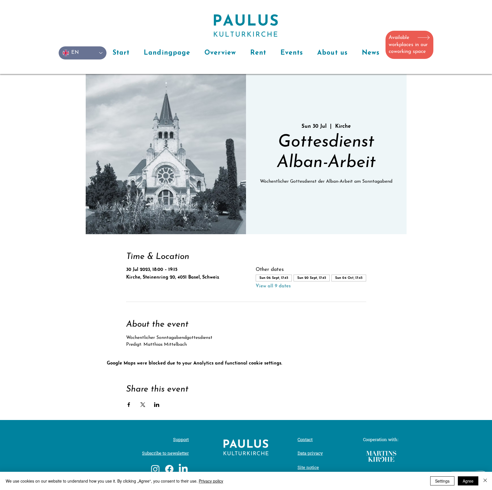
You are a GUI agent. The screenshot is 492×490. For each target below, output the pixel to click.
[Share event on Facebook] (129, 404)
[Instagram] (155, 469)
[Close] (485, 480)
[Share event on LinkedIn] (156, 404)
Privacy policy (211, 481)
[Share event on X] (142, 404)
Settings (442, 481)
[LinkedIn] (183, 469)
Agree (468, 481)
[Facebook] (169, 469)
